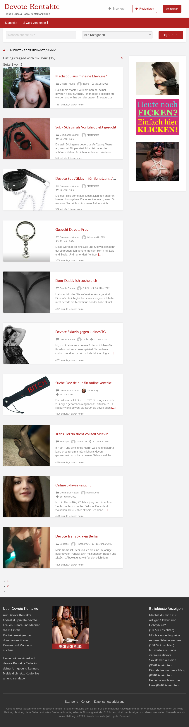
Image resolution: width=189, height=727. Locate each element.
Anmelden (172, 8)
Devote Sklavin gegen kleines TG (80, 332)
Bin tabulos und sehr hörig (167, 670)
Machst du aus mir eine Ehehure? (81, 76)
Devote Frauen (67, 84)
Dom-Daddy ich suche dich (76, 280)
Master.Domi (93, 135)
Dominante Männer (69, 135)
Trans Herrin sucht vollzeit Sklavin (81, 434)
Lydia (85, 339)
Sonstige (64, 441)
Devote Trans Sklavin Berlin (76, 536)
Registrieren (146, 8)
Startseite (11, 22)
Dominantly (92, 390)
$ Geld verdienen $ (35, 22)
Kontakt (86, 701)
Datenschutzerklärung (109, 701)
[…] (100, 254)
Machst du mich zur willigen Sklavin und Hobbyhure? (162, 620)
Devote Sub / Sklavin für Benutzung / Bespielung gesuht (98, 178)
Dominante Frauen (69, 492)
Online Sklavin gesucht (73, 485)
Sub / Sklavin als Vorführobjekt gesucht (85, 127)
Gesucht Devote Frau (71, 229)
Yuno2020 (81, 441)
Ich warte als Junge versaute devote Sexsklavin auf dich (162, 655)
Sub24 (86, 288)
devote (86, 84)
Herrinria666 (92, 492)
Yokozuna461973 (96, 237)
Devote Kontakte (32, 6)
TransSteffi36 (83, 544)
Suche (172, 35)
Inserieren (119, 8)
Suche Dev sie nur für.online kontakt (83, 383)
